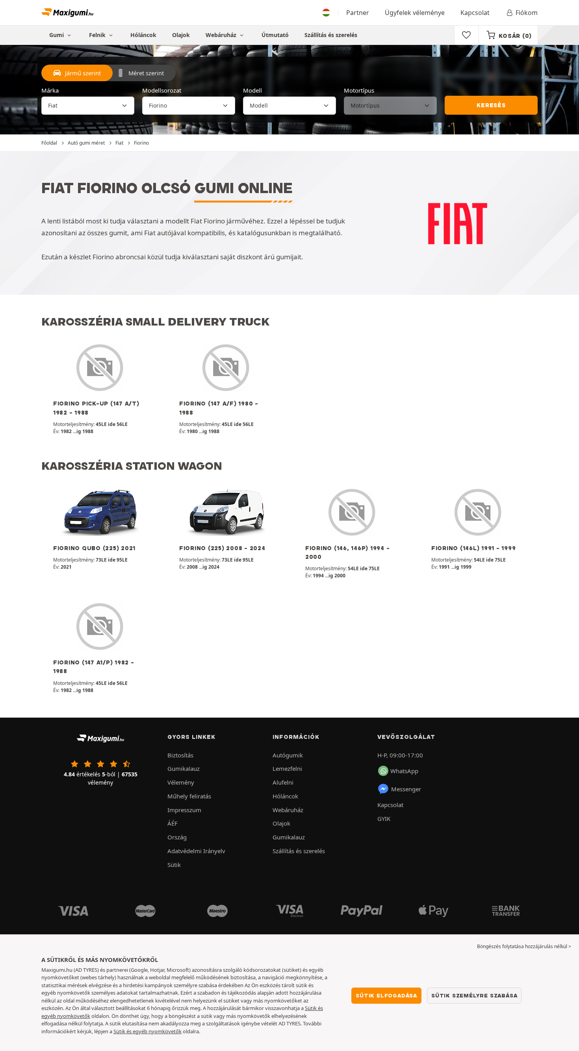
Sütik (174, 865)
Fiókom (527, 12)
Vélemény (180, 782)
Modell (252, 90)
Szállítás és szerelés (330, 35)
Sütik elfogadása (386, 995)
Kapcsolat (475, 12)
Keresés (491, 105)
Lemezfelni (287, 768)
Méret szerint (146, 73)
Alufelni (283, 782)
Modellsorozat (161, 90)
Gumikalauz (183, 768)
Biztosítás (180, 755)
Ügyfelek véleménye (415, 12)
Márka (50, 90)
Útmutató (275, 35)
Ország (177, 837)
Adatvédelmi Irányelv (196, 851)
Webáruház (222, 35)
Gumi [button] (57, 35)
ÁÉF (172, 823)
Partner (357, 12)
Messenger (406, 789)
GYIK (383, 818)
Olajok (181, 35)
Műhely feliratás (189, 796)
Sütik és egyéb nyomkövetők (147, 1031)
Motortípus (359, 90)
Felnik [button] (98, 35)
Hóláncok (143, 35)
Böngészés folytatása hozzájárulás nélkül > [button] (524, 946)
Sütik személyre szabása (474, 995)
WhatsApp (404, 771)
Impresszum (184, 810)
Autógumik (288, 755)
